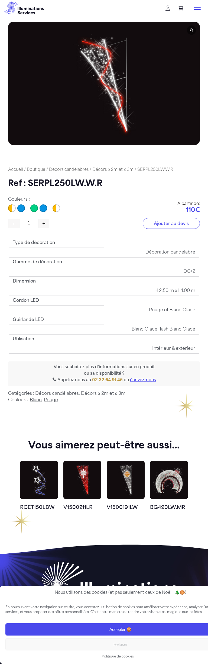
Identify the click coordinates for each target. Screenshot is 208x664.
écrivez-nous (143, 380)
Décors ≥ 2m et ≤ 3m (113, 170)
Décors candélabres (69, 170)
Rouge (51, 400)
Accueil (15, 170)
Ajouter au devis (171, 224)
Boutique (36, 170)
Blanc (36, 400)
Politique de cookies (118, 656)
